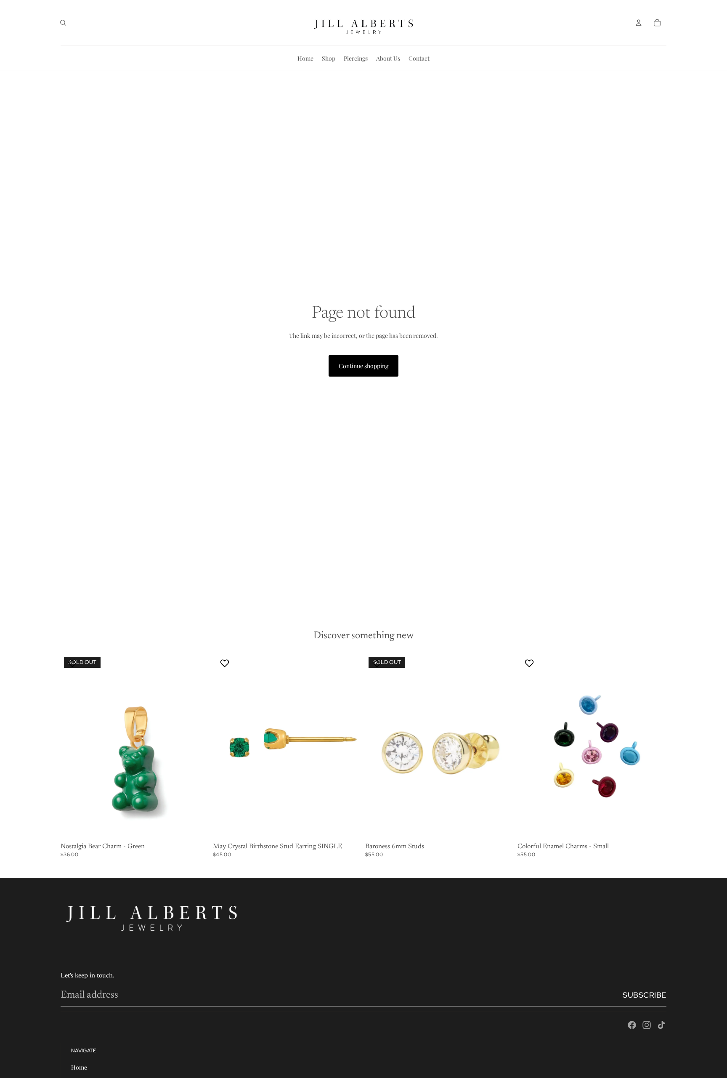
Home (79, 1067)
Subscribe (644, 995)
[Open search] (63, 22)
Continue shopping (363, 366)
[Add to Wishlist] (73, 663)
